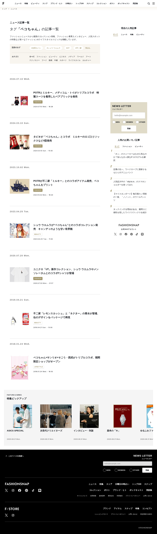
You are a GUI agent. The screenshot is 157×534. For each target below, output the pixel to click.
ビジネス (62, 57)
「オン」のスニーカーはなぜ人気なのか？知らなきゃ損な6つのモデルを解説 (130, 157)
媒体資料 (102, 496)
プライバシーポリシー (133, 496)
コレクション (101, 3)
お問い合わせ (147, 496)
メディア (71, 57)
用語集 (135, 3)
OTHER (142, 122)
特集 (26, 3)
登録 (129, 128)
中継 (56, 60)
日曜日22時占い (122, 484)
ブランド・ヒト (57, 3)
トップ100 (80, 3)
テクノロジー (34, 60)
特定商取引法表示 (146, 514)
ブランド (107, 508)
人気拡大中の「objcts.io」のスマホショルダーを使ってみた (129, 183)
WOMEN (129, 122)
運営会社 (111, 496)
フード (44, 60)
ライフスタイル (74, 60)
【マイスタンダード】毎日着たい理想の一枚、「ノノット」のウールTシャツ (130, 197)
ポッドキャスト (124, 3)
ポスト (112, 3)
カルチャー (86, 60)
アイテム (118, 508)
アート (88, 57)
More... (88, 48)
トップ (4, 9)
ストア (45, 3)
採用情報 (93, 496)
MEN (118, 122)
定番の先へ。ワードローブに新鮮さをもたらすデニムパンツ (130, 171)
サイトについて (82, 496)
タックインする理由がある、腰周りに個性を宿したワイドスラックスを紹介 (130, 210)
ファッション (42, 57)
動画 (50, 60)
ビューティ (35, 3)
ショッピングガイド (101, 514)
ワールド (80, 57)
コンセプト (147, 508)
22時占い (69, 3)
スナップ (90, 3)
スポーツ (63, 60)
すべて (32, 57)
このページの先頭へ (16, 456)
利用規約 (120, 496)
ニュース (18, 3)
